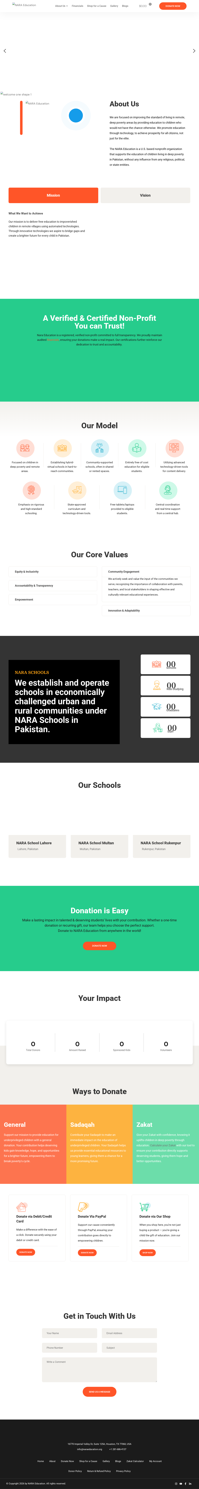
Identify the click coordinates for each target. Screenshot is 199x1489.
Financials (77, 5)
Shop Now (148, 1252)
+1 (117, 1449)
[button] (4, 50)
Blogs (125, 5)
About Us (60, 5)
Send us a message (99, 1391)
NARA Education (36, 1483)
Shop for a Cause (96, 5)
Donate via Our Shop (154, 1216)
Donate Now (25, 1252)
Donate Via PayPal (92, 1216)
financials (53, 339)
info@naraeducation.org (89, 1449)
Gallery (114, 5)
